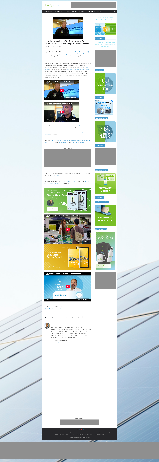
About (98, 11)
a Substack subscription (71, 52)
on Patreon (80, 52)
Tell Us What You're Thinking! (56, 46)
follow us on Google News (77, 142)
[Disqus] (68, 363)
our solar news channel (55, 132)
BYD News (68, 11)
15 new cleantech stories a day (69, 181)
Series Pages (90, 11)
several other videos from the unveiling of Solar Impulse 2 (67, 125)
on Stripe (87, 52)
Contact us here (55, 175)
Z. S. (49, 46)
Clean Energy (47, 11)
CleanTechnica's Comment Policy (53, 309)
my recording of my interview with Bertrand (77, 69)
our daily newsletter (63, 142)
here (70, 307)
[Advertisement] (93, 5)
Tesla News (74, 11)
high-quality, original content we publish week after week (73, 54)
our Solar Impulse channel (56, 127)
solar (73, 132)
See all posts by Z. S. (56, 343)
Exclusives (81, 11)
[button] (51, 11)
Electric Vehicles (58, 11)
